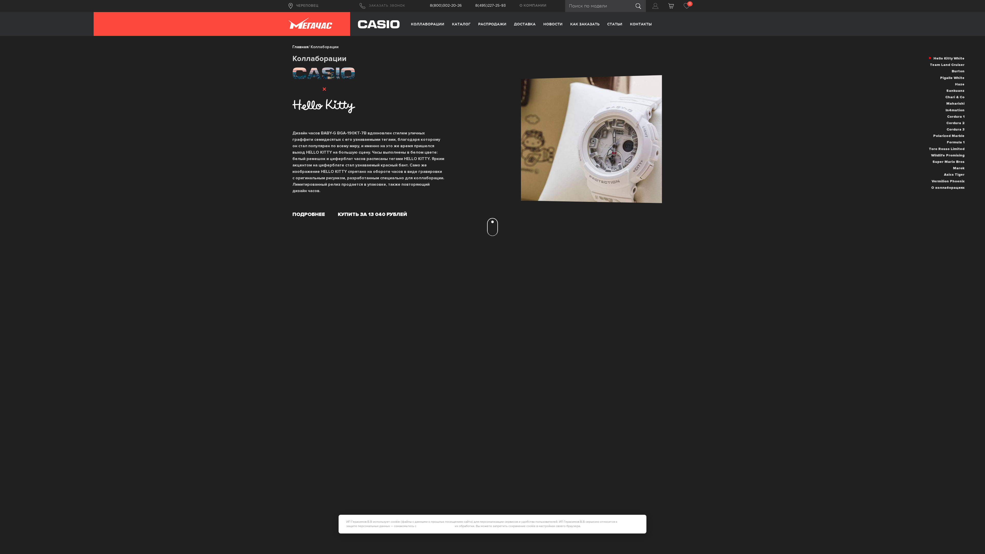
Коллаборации (427, 24)
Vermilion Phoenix (948, 181)
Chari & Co (954, 97)
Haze (959, 84)
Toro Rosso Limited (946, 149)
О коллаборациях (947, 187)
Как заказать (584, 24)
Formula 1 (955, 142)
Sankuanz (955, 90)
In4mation (954, 110)
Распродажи (492, 24)
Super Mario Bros (948, 162)
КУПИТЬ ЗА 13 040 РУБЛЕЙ (372, 214)
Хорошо (631, 524)
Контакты (641, 24)
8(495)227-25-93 (490, 5)
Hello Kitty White (948, 58)
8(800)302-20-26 (446, 5)
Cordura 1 (955, 116)
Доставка (525, 24)
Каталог (461, 24)
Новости (553, 24)
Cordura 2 (955, 123)
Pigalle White (952, 78)
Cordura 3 (955, 129)
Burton (958, 71)
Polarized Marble (948, 136)
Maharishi (955, 103)
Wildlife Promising (947, 155)
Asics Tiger (954, 174)
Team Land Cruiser (947, 65)
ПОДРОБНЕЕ (308, 214)
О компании (532, 5)
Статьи (614, 24)
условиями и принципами (435, 526)
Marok (958, 168)
